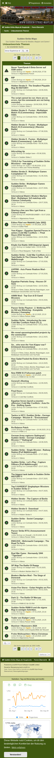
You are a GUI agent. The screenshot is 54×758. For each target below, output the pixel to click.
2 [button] (21, 58)
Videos (22, 94)
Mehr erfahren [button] (18, 747)
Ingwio (28, 72)
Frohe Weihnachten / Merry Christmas (29, 634)
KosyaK (29, 535)
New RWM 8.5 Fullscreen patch (26, 373)
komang (29, 104)
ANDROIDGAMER (33, 215)
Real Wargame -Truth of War (30, 251)
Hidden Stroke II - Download (24, 509)
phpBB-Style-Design (36, 669)
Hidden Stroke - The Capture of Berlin (29, 499)
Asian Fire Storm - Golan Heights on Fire (31, 588)
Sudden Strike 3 (25, 106)
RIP (13, 78)
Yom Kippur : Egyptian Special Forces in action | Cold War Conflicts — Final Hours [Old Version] (30, 232)
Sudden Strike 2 (25, 157)
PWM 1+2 (23, 432)
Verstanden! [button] (15, 754)
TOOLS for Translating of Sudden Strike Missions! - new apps (30, 162)
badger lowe (30, 153)
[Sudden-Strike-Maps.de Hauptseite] (27, 13)
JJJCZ (28, 166)
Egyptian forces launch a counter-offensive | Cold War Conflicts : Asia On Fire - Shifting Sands (30, 403)
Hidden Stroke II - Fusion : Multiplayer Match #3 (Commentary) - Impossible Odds (29, 112)
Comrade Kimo (31, 90)
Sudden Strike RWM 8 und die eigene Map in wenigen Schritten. (29, 608)
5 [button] (31, 58)
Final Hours (16, 391)
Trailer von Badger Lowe (23, 618)
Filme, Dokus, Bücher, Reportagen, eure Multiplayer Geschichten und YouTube (30, 291)
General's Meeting (20, 381)
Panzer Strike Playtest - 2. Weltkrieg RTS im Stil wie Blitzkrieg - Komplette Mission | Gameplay (30, 310)
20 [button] (37, 58)
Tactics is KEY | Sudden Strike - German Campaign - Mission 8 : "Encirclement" (30, 416)
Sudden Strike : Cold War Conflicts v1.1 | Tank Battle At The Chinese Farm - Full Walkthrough (30, 257)
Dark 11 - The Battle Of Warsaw (26, 598)
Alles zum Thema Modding (29, 168)
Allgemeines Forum (26, 74)
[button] (15, 58)
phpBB (14, 664)
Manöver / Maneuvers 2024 (24, 626)
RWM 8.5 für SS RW (26, 377)
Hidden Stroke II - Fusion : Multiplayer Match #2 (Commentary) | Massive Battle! (29, 127)
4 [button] (28, 58)
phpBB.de (26, 667)
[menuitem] (8, 3)
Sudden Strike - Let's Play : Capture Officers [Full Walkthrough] (28, 463)
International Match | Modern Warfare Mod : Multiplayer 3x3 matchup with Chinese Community (29, 198)
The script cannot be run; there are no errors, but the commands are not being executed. (30, 100)
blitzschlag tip (18, 151)
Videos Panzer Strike (27, 316)
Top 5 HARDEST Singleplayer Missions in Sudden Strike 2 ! (30, 487)
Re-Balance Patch (19, 427)
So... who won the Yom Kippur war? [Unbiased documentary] (28, 346)
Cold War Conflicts (26, 387)
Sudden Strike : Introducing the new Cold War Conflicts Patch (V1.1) (28, 321)
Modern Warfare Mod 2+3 (29, 571)
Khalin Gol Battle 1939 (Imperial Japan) (30, 245)
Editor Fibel (23, 227)
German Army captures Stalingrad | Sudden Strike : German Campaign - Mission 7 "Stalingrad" (28, 437)
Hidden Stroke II (25, 515)
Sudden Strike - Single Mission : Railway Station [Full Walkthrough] (30, 451)
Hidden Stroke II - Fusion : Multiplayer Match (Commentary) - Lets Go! (29, 140)
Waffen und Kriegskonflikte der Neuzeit (34, 630)
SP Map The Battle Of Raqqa (25, 565)
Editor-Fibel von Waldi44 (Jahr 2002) (28, 222)
